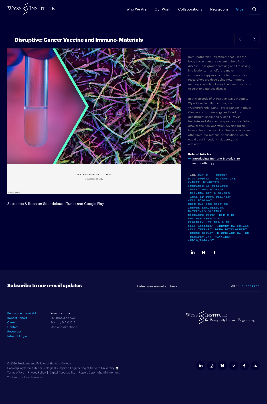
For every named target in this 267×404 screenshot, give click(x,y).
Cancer (194, 182)
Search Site (254, 9)
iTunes (70, 203)
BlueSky (203, 252)
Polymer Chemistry (205, 218)
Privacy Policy (37, 372)
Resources (14, 331)
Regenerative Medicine (209, 222)
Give (239, 9)
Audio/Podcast (201, 240)
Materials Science (205, 211)
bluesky (222, 365)
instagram (211, 365)
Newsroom (219, 9)
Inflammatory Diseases (209, 193)
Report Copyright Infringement (99, 372)
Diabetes (211, 182)
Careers (12, 322)
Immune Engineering (206, 207)
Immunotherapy (201, 232)
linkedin (200, 365)
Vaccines (223, 236)
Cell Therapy (200, 229)
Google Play (94, 203)
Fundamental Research (208, 185)
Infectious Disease (206, 189)
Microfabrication (233, 232)
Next (254, 39)
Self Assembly (201, 225)
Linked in (192, 252)
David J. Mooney (213, 174)
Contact (13, 327)
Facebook (214, 252)
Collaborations (190, 9)
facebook (244, 365)
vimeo (233, 365)
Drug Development (231, 229)
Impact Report (17, 318)
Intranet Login (17, 336)
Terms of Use (15, 372)
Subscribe (251, 286)
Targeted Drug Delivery (210, 196)
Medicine (227, 214)
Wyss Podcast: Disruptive (212, 178)
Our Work (162, 9)
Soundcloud (53, 203)
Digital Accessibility (62, 372)
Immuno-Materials (233, 225)
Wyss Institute (31, 7)
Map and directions (63, 327)
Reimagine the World (21, 313)
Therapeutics (200, 236)
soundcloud (255, 365)
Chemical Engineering (208, 203)
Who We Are (136, 9)
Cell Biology (200, 200)
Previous (239, 39)
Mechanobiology (202, 214)
